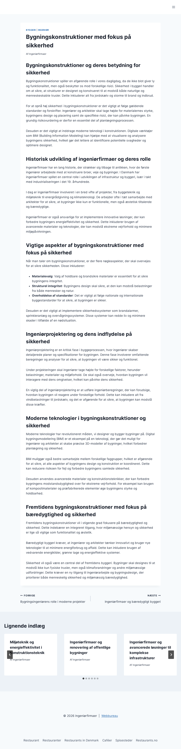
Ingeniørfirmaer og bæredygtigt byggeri (133, 598)
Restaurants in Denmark (82, 740)
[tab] (83, 678)
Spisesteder (123, 740)
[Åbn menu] (173, 7)
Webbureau (109, 716)
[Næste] (171, 654)
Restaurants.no (146, 740)
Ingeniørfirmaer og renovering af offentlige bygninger (90, 647)
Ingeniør (43, 30)
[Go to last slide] (10, 654)
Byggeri (31, 30)
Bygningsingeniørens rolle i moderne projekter (52, 598)
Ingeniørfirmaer (37, 53)
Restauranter (52, 740)
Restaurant (31, 740)
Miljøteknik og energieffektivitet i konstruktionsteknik (27, 647)
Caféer (107, 740)
